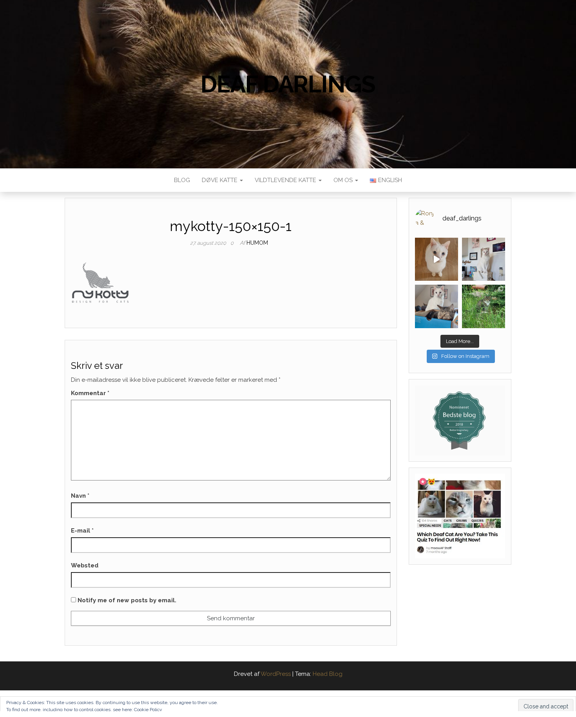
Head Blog (327, 673)
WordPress (276, 673)
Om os (343, 180)
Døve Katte (220, 180)
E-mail (82, 530)
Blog (182, 180)
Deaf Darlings (288, 84)
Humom (257, 243)
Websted (84, 565)
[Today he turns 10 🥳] (483, 259)
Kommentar (90, 393)
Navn (80, 495)
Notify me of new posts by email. (127, 600)
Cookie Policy (148, 709)
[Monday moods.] (436, 306)
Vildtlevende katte (286, 180)
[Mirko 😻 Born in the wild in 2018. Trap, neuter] (483, 306)
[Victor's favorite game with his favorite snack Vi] (436, 259)
